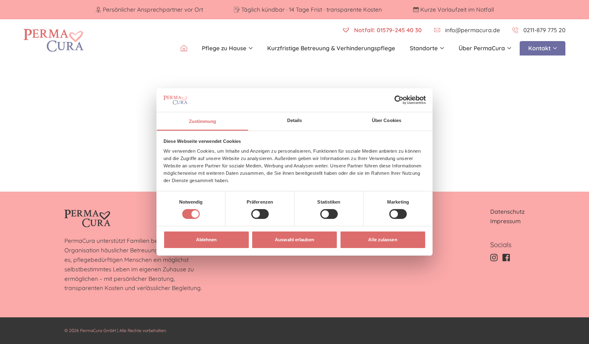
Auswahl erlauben (294, 239)
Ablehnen (206, 239)
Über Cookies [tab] (386, 120)
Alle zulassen (382, 239)
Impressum (505, 221)
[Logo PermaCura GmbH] (53, 40)
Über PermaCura (482, 48)
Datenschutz (507, 211)
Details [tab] (294, 120)
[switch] (260, 214)
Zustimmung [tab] (202, 121)
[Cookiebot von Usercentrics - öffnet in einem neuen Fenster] (399, 100)
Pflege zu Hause (224, 48)
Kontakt (539, 48)
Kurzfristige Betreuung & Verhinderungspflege (331, 48)
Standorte (424, 48)
